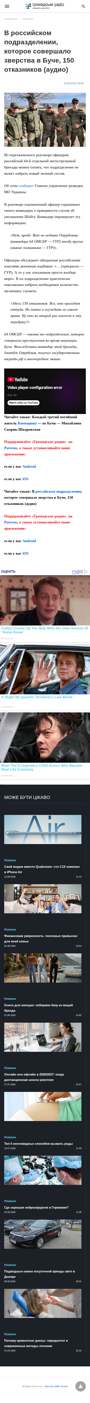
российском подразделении (58, 491)
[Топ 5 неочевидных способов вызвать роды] (42, 1106)
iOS (25, 479)
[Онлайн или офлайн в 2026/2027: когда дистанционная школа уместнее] (42, 1037)
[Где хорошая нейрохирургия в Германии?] (42, 1170)
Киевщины (27, 423)
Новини (28, 19)
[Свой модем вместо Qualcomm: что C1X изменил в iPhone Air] (42, 829)
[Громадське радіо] (44, 6)
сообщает (25, 186)
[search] (83, 6)
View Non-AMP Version (56, 1386)
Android (29, 466)
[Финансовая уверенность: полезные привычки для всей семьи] (42, 898)
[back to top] (80, 1386)
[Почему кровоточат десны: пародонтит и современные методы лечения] (42, 1303)
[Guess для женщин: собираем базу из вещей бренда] (42, 968)
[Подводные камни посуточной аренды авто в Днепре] (42, 1234)
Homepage (11, 19)
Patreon (10, 448)
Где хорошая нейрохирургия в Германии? (36, 1207)
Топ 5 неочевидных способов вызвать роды (38, 1143)
